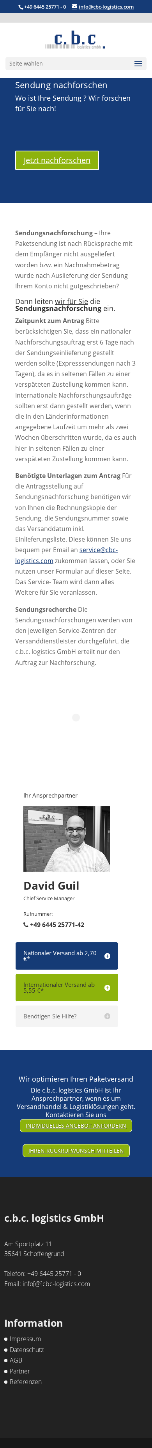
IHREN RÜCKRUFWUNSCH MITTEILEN (76, 1150)
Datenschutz (27, 1349)
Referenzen (26, 1381)
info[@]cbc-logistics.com (56, 1283)
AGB (16, 1360)
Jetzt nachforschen (57, 160)
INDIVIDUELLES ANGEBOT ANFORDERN (76, 1125)
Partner (20, 1371)
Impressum (25, 1338)
